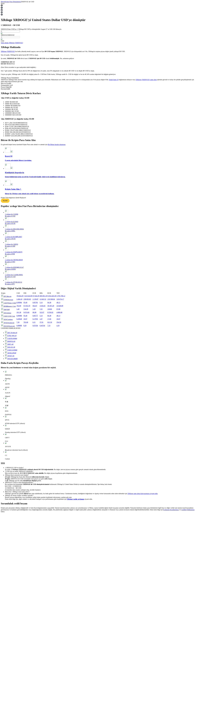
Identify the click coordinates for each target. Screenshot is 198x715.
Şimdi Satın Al (113, 80)
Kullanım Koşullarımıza (171, 510)
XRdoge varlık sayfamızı (75, 499)
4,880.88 (59, 312)
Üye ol (8, 588)
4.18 (58, 325)
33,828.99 (60, 306)
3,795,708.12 (61, 296)
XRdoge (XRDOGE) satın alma (146, 80)
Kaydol (5, 200)
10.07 (58, 319)
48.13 (58, 302)
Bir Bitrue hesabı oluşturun (56, 144)
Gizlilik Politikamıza (187, 510)
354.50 (59, 322)
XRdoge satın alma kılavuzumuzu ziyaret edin (143, 493)
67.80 (58, 309)
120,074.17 (60, 299)
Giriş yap (4, 588)
